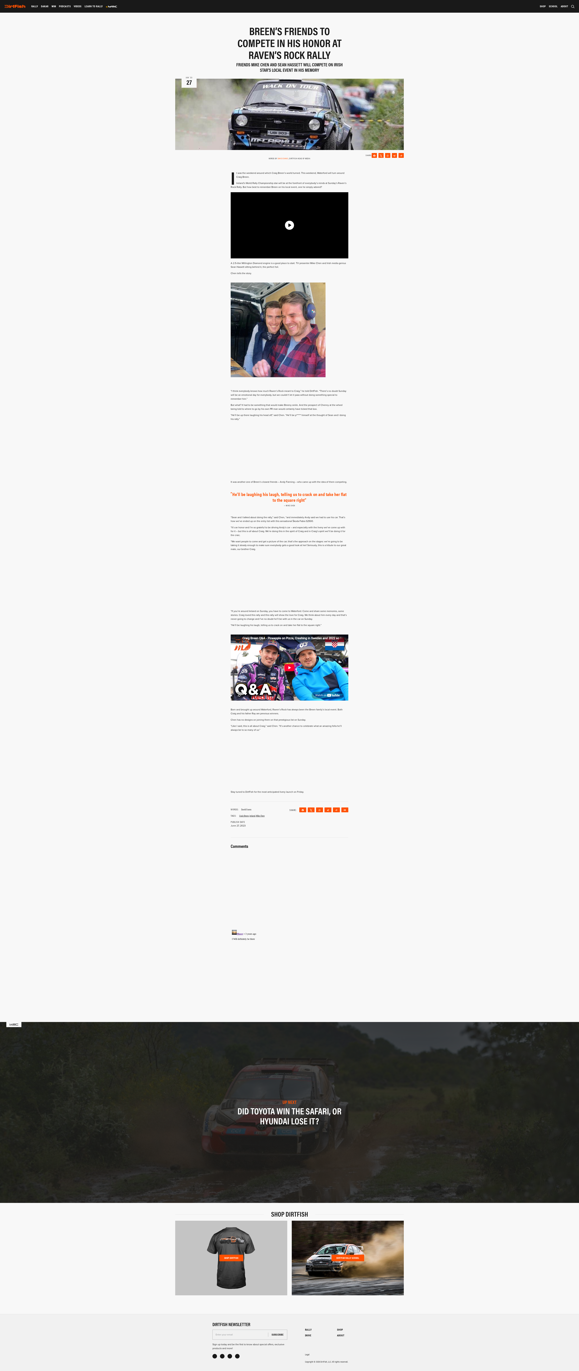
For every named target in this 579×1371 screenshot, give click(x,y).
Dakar (44, 6)
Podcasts (65, 6)
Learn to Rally (94, 6)
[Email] (345, 810)
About (564, 6)
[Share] (374, 155)
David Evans (283, 158)
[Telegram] (394, 155)
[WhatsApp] (387, 155)
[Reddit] (401, 155)
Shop (543, 6)
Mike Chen (260, 815)
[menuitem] (35, 6)
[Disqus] (289, 966)
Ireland (252, 815)
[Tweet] (381, 155)
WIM (54, 6)
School (553, 6)
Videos (78, 6)
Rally (34, 6)
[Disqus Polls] (289, 887)
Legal (307, 1354)
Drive (308, 1335)
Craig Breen (244, 815)
